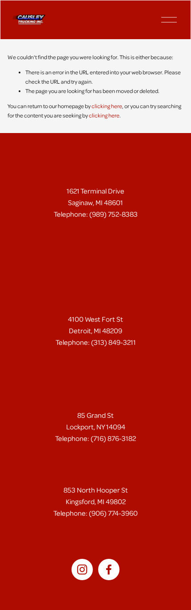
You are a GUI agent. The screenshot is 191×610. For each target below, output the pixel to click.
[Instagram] (82, 569)
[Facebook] (108, 569)
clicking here (107, 105)
